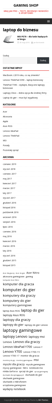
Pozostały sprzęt (11, 150)
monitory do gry (9, 360)
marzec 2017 (9, 188)
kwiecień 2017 (9, 183)
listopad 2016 (9, 207)
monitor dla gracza (30, 355)
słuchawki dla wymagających (13, 375)
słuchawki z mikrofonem (14, 381)
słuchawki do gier (33, 374)
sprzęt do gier (26, 371)
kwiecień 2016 (9, 241)
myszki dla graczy (14, 364)
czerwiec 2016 (9, 231)
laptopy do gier (13, 325)
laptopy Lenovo (15, 336)
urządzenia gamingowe (14, 385)
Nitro (25, 367)
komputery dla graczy (19, 295)
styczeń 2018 (9, 169)
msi (36, 360)
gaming (29, 276)
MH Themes (43, 400)
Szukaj (6, 55)
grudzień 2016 (9, 202)
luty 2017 (7, 193)
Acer (5, 111)
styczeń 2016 (9, 255)
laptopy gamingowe (22, 330)
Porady (6, 145)
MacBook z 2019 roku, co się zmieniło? (21, 75)
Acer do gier (20, 273)
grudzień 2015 (9, 260)
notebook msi (36, 367)
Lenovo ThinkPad (11, 135)
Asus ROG (7, 126)
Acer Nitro (32, 272)
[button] (48, 21)
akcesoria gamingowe (13, 276)
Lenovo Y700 (12, 351)
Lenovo (7, 342)
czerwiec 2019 (9, 164)
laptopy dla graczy (16, 319)
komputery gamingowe (17, 305)
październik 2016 (10, 212)
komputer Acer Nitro (11, 280)
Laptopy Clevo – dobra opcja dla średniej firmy (25, 93)
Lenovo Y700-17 (11, 355)
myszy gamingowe (12, 367)
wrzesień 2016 (9, 217)
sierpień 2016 (9, 222)
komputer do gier (19, 289)
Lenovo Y (37, 346)
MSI (4, 140)
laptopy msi (37, 337)
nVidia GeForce (10, 371)
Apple (5, 121)
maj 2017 (7, 178)
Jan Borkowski (39, 42)
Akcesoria (7, 116)
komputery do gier (17, 300)
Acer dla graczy (8, 273)
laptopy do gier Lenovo (36, 324)
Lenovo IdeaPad (10, 131)
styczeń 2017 (9, 197)
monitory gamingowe (24, 360)
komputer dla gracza (18, 284)
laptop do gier (32, 310)
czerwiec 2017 (9, 173)
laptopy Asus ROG (14, 315)
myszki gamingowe (35, 364)
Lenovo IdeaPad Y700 (17, 347)
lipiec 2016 (8, 226)
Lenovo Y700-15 (31, 351)
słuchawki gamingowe (13, 378)
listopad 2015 (9, 265)
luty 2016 (7, 250)
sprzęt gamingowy (41, 372)
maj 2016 (7, 236)
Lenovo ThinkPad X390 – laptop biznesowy (23, 80)
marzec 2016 (9, 246)
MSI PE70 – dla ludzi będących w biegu (32, 38)
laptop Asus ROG (11, 310)
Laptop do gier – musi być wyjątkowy (20, 97)
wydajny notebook (14, 389)
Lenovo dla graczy (26, 341)
